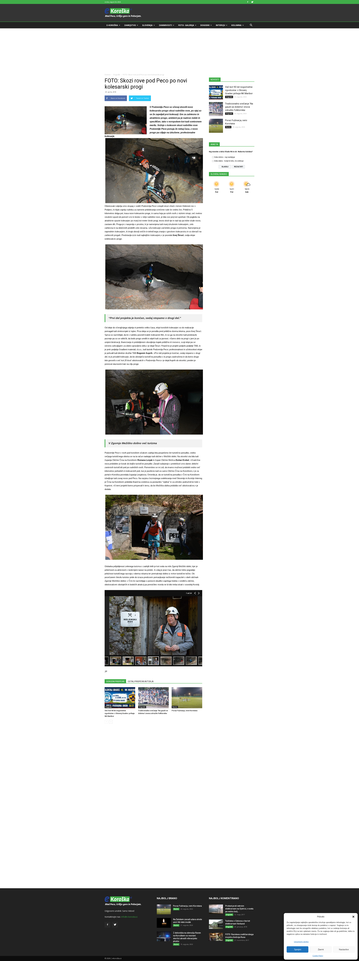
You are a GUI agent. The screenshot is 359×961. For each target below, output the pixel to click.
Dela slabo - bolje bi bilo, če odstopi (229, 161)
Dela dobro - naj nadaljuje (224, 157)
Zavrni (321, 949)
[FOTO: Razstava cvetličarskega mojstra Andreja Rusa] (216, 937)
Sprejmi (297, 949)
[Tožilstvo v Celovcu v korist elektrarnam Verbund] (216, 924)
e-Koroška (112, 25)
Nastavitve (344, 949)
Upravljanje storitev (301, 942)
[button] (353, 916)
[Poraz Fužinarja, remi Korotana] (187, 697)
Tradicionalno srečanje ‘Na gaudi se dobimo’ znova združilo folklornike (239, 106)
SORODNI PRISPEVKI (115, 681)
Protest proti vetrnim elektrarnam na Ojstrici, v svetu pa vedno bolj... (239, 909)
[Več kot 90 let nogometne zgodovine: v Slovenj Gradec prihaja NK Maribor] (120, 697)
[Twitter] (252, 2)
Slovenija (147, 25)
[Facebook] (248, 2)
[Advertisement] (179, 49)
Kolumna (236, 25)
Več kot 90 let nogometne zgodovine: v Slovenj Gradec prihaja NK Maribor (119, 713)
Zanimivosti (165, 25)
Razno (174, 707)
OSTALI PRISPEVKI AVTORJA (141, 681)
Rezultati (238, 167)
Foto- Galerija (186, 25)
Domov (108, 74)
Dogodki (205, 25)
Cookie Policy (318, 956)
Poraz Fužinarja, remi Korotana (184, 710)
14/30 (216, 190)
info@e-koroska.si (129, 916)
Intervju (220, 25)
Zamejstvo (130, 25)
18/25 (247, 190)
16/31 (231, 190)
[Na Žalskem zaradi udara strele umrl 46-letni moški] (164, 923)
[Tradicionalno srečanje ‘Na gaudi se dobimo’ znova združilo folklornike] (153, 697)
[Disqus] (153, 768)
